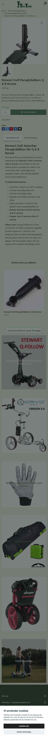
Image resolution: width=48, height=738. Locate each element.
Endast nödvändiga (24, 732)
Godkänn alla (24, 726)
